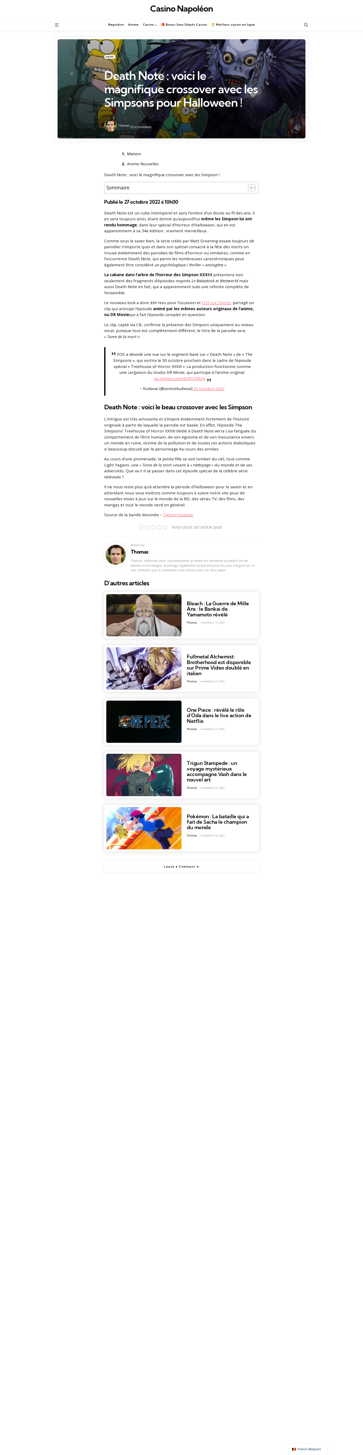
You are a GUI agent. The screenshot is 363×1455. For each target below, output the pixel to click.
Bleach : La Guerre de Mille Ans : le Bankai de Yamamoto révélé (218, 609)
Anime (110, 57)
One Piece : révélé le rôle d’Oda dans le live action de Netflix (219, 715)
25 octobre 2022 (209, 388)
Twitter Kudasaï (178, 514)
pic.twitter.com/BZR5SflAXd (179, 378)
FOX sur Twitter (217, 302)
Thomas (124, 125)
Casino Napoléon (181, 8)
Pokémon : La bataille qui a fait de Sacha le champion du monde (218, 822)
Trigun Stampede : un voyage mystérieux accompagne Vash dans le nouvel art (217, 771)
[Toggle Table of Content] (249, 187)
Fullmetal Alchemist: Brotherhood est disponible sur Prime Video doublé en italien (219, 664)
